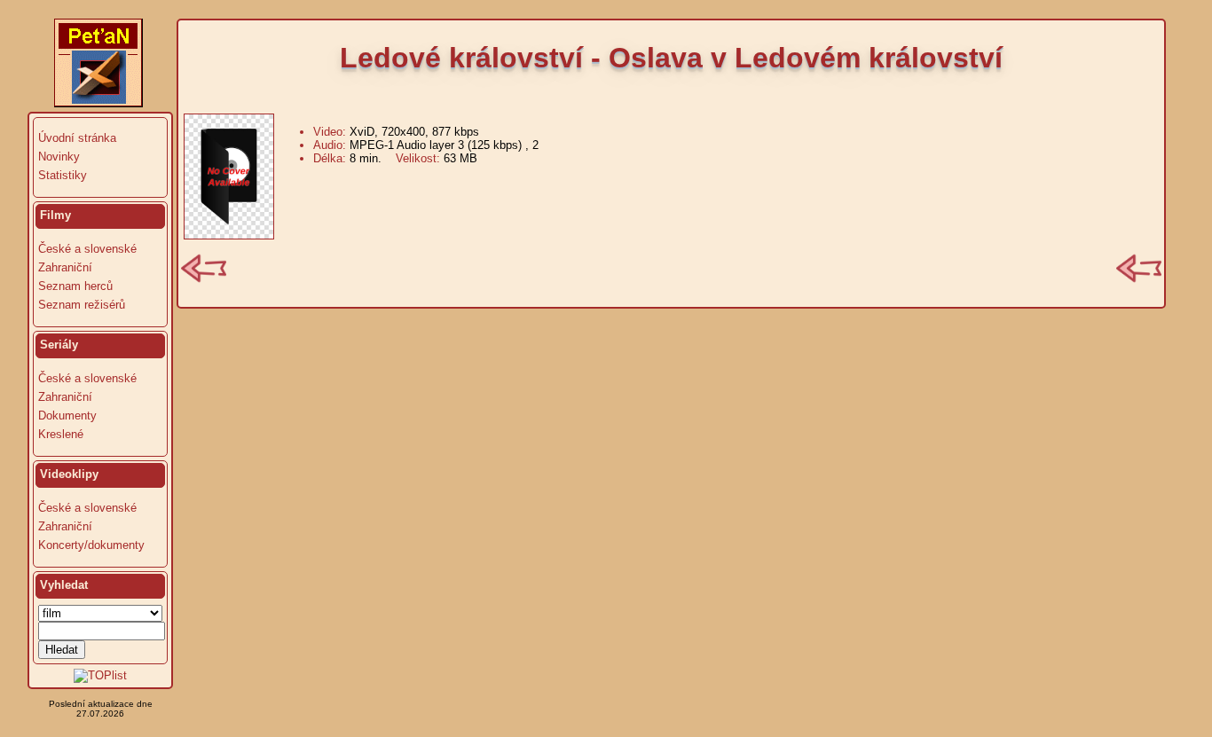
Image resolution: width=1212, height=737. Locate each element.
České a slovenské (87, 248)
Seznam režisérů (81, 304)
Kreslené (60, 434)
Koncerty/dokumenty (91, 545)
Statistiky (62, 175)
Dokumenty (67, 415)
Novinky (59, 156)
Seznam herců (75, 286)
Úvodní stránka (77, 138)
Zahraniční (65, 267)
